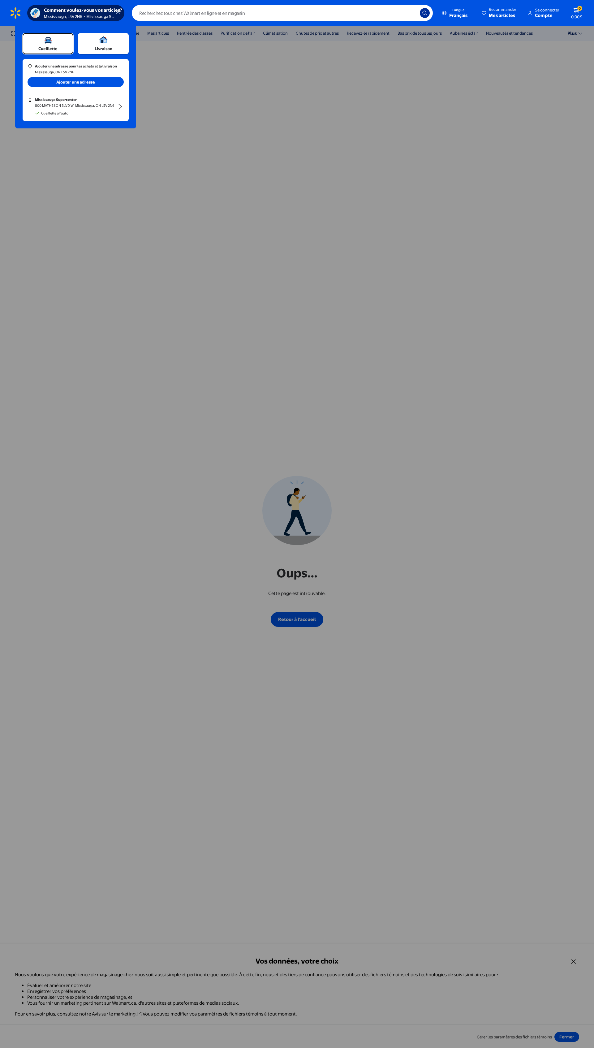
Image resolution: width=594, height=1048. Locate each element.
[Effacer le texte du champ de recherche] (410, 13)
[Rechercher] (425, 13)
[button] (499, 13)
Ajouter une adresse (75, 82)
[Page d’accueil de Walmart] (15, 13)
